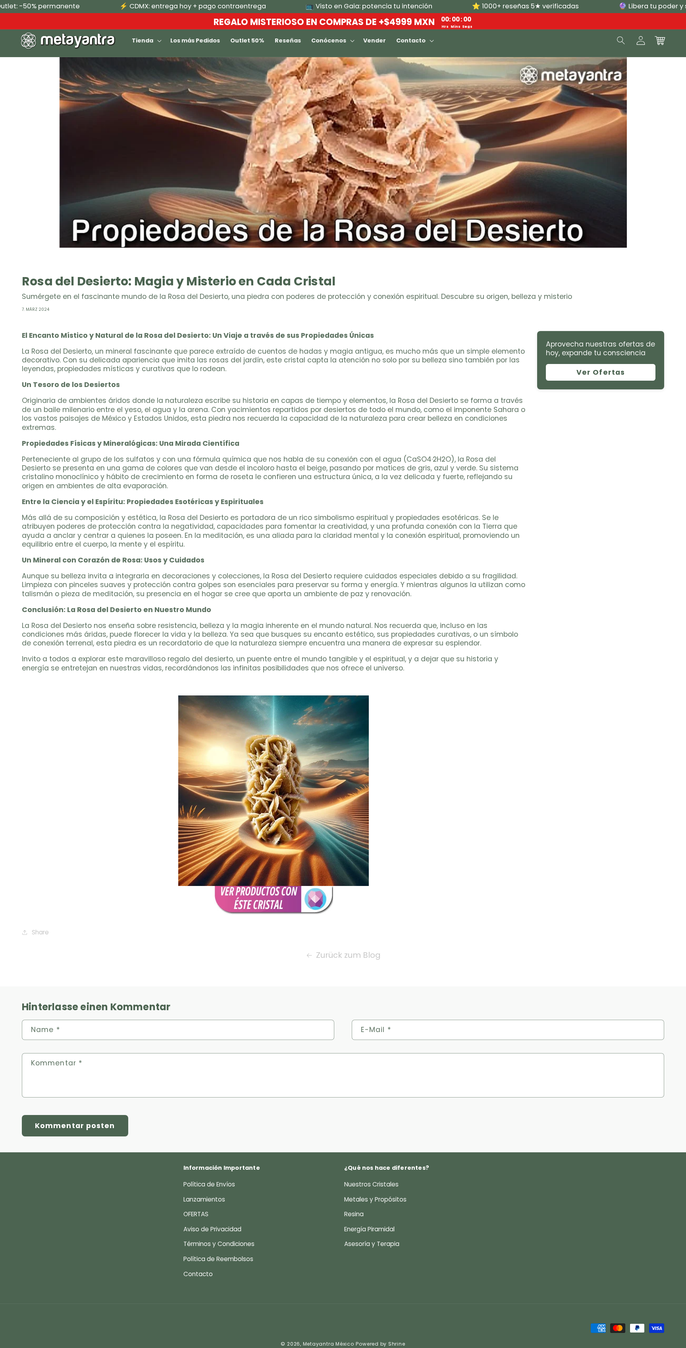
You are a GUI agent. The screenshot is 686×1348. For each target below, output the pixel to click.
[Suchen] (621, 40)
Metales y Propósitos (375, 1199)
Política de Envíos (209, 1184)
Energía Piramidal (369, 1229)
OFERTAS (195, 1214)
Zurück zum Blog (348, 955)
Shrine (396, 1343)
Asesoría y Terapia (371, 1244)
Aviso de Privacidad (212, 1229)
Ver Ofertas (600, 372)
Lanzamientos (204, 1199)
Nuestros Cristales (371, 1184)
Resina (354, 1214)
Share (40, 932)
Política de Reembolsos (218, 1259)
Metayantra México (328, 1343)
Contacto (198, 1274)
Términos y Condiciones (218, 1244)
